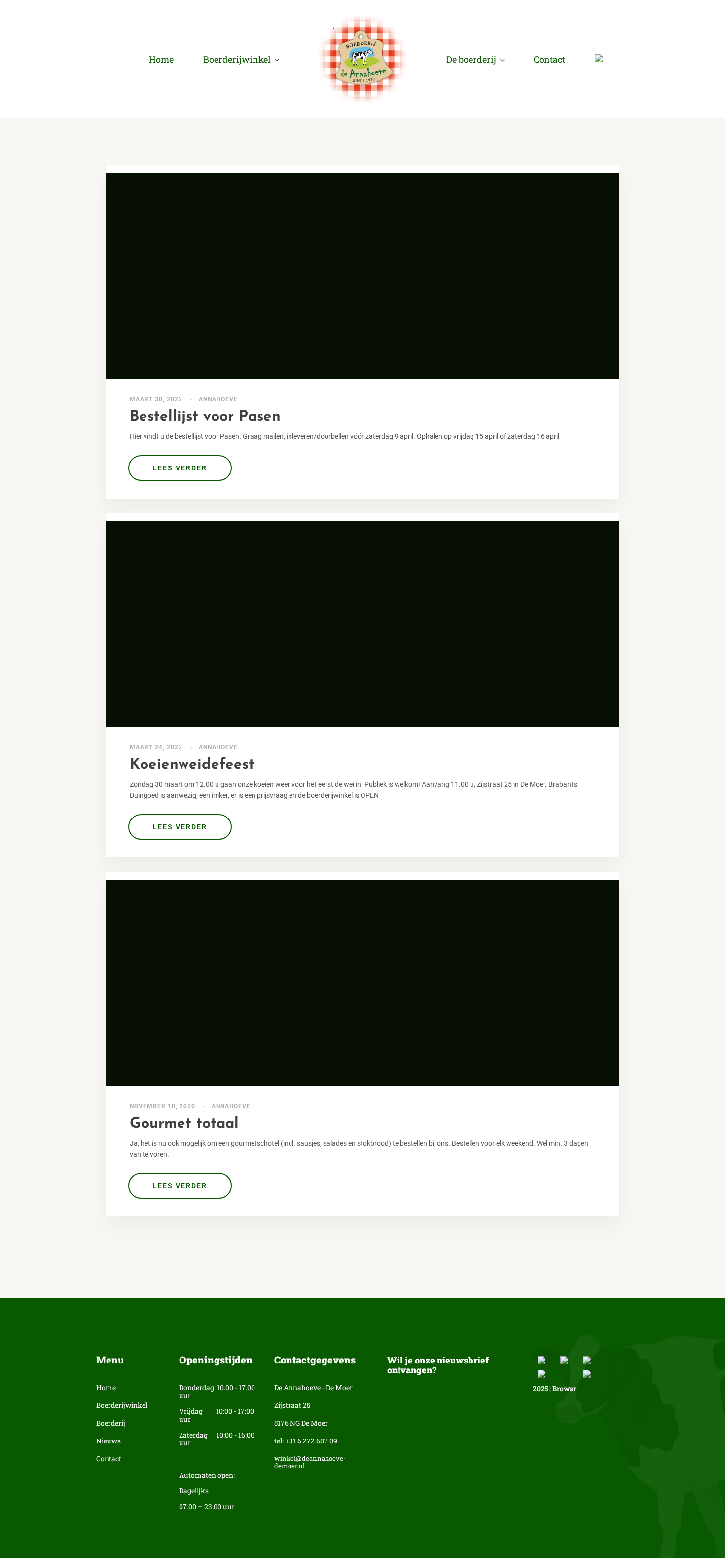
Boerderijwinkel (237, 59)
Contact (549, 59)
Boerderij (110, 1423)
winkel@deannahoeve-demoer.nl (310, 1462)
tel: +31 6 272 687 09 (305, 1441)
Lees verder (180, 468)
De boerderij (471, 59)
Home (161, 59)
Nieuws (108, 1441)
